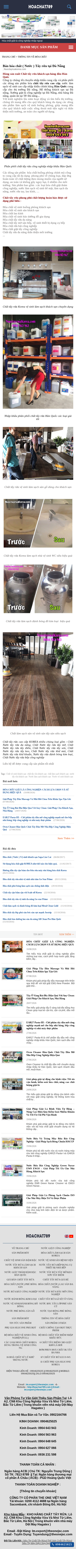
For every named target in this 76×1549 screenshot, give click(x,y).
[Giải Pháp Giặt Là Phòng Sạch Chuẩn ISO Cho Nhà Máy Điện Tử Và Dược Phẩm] (12, 1206)
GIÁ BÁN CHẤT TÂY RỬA (20, 1279)
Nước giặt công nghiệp (55, 1248)
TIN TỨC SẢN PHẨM (20, 1323)
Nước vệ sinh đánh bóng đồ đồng (20, 1305)
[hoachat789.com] (38, 1236)
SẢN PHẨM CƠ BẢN (55, 1323)
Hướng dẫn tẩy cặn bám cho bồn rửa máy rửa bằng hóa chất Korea (35, 870)
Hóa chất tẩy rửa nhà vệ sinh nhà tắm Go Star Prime (28, 879)
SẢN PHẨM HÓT (20, 1253)
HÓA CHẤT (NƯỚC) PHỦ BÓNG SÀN (20, 1285)
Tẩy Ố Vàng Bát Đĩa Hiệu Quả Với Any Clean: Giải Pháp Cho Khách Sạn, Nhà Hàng (50, 997)
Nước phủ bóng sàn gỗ (20, 1311)
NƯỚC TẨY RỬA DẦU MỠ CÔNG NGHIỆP (55, 1293)
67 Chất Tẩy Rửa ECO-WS (55, 1357)
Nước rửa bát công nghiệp (20, 1291)
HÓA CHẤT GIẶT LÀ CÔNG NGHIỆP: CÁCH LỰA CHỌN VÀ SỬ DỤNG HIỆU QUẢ (50, 943)
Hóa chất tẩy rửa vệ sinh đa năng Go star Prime (25, 899)
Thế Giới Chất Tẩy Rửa (59, 1540)
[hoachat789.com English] (67, 1237)
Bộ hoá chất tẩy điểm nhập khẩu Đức (55, 1336)
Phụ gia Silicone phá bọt (20, 1327)
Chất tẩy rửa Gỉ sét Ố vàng (55, 1299)
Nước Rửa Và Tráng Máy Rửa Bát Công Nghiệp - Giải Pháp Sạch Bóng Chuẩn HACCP (50, 1140)
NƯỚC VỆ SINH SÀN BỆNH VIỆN (55, 1260)
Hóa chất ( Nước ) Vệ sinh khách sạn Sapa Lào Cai (27, 857)
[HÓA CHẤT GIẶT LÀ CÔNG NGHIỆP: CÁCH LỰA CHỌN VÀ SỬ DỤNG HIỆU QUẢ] (12, 952)
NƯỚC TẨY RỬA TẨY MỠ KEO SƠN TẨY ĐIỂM (55, 1273)
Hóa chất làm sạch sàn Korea (55, 1254)
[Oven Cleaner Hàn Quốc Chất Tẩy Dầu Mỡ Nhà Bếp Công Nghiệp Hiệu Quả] (12, 1062)
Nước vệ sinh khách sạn (62, 776)
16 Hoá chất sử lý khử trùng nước (20, 1358)
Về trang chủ (20, 1248)
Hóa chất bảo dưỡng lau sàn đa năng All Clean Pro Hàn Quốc (32, 919)
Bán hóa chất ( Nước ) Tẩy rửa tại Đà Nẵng (34, 66)
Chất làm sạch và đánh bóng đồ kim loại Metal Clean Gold (30, 906)
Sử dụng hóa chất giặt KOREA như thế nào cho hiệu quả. (30, 863)
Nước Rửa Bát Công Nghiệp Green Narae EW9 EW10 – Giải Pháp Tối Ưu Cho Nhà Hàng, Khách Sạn (50, 1168)
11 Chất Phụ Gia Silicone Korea (55, 1363)
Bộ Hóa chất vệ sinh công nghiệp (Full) (20, 1336)
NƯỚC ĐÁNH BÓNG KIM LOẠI (20, 1299)
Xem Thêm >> (66, 838)
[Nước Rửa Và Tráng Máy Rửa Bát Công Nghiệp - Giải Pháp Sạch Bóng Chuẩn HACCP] (12, 1149)
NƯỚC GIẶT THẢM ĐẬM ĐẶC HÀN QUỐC (20, 1273)
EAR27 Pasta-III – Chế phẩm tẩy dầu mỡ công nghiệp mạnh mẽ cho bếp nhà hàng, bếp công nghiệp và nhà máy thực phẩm (37, 818)
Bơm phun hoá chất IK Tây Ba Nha (55, 1351)
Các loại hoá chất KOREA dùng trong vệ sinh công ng (20, 1345)
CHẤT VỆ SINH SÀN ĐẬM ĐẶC (20, 1260)
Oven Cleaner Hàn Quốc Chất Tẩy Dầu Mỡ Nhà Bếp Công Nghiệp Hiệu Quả (50, 1053)
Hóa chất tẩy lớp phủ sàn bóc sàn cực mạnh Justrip (27, 912)
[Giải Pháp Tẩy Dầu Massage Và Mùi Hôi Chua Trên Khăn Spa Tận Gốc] (12, 979)
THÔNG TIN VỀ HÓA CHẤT (55, 1318)
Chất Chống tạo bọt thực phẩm (55, 1329)
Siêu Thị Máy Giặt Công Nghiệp (38, 1543)
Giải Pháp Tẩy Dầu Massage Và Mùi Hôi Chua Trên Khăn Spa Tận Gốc (37, 799)
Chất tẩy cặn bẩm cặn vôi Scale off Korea (22, 892)
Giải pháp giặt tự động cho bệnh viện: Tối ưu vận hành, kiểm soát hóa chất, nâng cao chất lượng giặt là (50, 1082)
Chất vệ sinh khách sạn (16, 774)
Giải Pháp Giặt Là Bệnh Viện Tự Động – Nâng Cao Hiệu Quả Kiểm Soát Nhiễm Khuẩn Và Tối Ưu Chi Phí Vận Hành (50, 1111)
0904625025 (63, 1544)
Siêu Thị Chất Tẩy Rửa (34, 1540)
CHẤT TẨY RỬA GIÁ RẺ (56, 1279)
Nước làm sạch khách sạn (40, 776)
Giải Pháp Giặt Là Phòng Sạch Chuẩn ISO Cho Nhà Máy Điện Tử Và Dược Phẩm (50, 1197)
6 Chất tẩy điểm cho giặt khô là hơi (56, 1343)
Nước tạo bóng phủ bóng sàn (55, 1312)
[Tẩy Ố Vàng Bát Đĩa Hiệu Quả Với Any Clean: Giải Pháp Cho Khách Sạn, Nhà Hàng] (12, 1006)
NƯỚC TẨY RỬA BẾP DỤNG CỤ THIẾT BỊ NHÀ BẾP (55, 1266)
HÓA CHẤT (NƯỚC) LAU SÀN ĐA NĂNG (55, 1285)
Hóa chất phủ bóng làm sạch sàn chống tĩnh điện (26, 886)
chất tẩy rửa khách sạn (37, 774)
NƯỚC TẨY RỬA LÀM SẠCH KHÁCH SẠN (20, 1266)
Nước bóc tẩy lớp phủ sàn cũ (55, 1305)
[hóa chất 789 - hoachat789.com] (38, 5)
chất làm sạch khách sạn (58, 774)
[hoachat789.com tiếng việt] (71, 1237)
